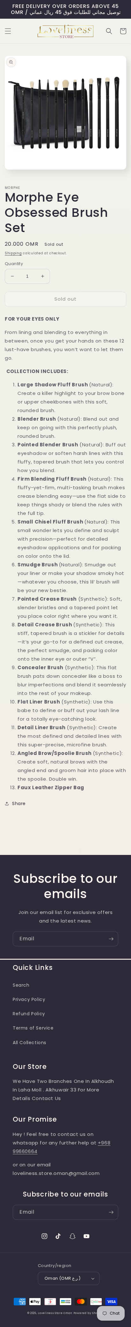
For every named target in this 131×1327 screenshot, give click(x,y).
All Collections (29, 1042)
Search (21, 985)
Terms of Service (33, 1028)
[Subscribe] (111, 938)
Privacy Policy (29, 999)
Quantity (14, 264)
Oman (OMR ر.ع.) (62, 1278)
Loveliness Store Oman (55, 1313)
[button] (8, 31)
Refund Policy (29, 1013)
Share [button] (19, 803)
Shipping (13, 253)
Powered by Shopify (88, 1313)
